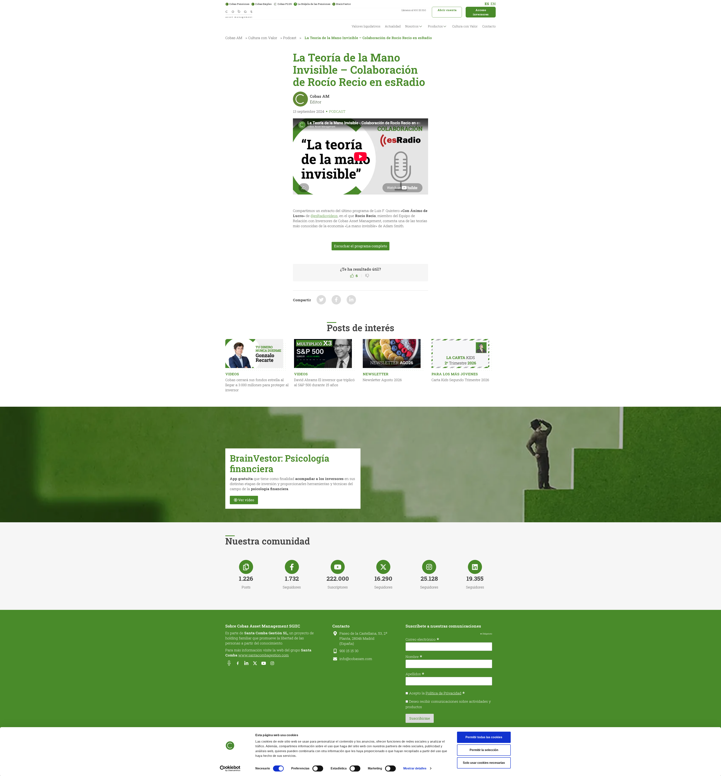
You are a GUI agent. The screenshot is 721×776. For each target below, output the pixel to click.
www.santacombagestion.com (263, 655)
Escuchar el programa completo (360, 246)
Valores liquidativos (366, 26)
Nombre (414, 656)
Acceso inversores (481, 12)
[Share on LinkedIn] (351, 299)
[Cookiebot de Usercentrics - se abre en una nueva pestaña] (230, 768)
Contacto (489, 26)
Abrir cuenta (446, 10)
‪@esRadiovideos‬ (324, 215)
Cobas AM (233, 37)
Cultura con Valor (465, 26)
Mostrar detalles (414, 768)
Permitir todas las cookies (483, 737)
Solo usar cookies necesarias (484, 762)
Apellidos (415, 673)
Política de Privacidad (443, 693)
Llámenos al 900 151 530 (413, 10)
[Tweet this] (321, 299)
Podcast (289, 37)
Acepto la (437, 693)
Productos (435, 26)
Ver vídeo (246, 500)
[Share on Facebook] (336, 299)
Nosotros (412, 26)
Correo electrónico (422, 639)
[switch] (317, 768)
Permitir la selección (484, 750)
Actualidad (393, 26)
